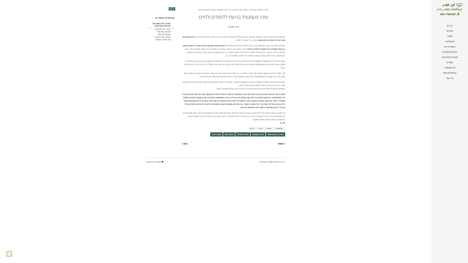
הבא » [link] (184, 143)
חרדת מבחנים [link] (258, 134)
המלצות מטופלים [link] (256, 10)
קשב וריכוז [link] (216, 134)
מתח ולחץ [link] (229, 134)
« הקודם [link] (281, 143)
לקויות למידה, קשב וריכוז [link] (238, 10)
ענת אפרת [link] (262, 162)
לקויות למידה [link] (243, 134)
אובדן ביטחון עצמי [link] (275, 134)
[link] (449, 9)
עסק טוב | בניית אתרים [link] (153, 162)
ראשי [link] (267, 10)
